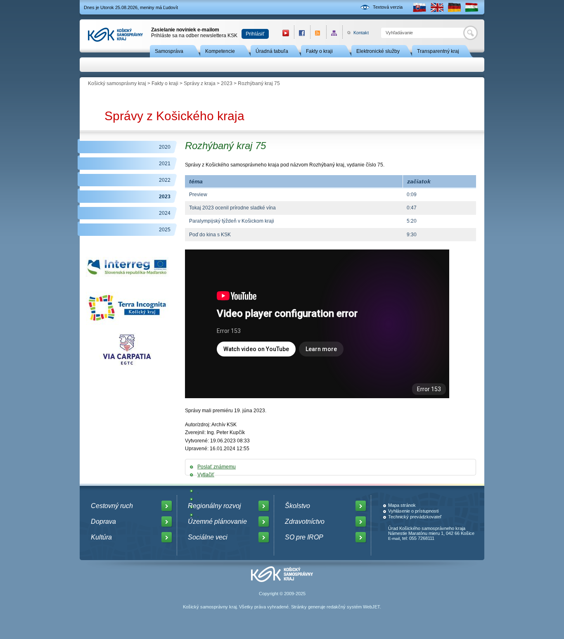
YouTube (285, 33)
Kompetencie (220, 51)
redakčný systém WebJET (353, 606)
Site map (334, 33)
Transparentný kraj (438, 51)
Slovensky (419, 7)
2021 (165, 163)
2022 (165, 180)
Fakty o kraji (319, 51)
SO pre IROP (304, 537)
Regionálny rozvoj (214, 505)
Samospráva (169, 51)
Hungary (471, 7)
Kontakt (356, 32)
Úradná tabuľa (272, 51)
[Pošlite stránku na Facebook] (198, 491)
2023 (226, 83)
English (437, 7)
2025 (165, 230)
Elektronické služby (378, 51)
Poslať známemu (216, 467)
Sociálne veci (207, 537)
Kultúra (101, 537)
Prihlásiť (255, 34)
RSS (318, 33)
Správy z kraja (200, 83)
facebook (302, 33)
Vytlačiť (205, 474)
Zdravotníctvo (305, 521)
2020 (165, 147)
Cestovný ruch (112, 505)
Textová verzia (388, 7)
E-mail (394, 538)
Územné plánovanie (217, 521)
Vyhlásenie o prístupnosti (413, 510)
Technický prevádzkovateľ (414, 516)
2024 (165, 213)
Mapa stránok (402, 505)
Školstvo (297, 505)
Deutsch (454, 7)
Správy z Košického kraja (174, 116)
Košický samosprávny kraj (117, 83)
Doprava (103, 521)
